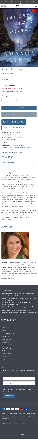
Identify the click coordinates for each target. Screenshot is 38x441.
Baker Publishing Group (15, 145)
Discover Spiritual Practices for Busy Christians (19, 2)
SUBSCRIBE (9, 396)
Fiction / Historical (17, 150)
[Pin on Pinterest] (12, 157)
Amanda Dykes (8, 73)
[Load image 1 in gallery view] (19, 37)
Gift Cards (4, 356)
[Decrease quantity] (3, 100)
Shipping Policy (6, 348)
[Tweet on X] (6, 157)
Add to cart (19, 108)
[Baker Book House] (19, 6)
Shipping (4, 91)
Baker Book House (10, 423)
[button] (19, 163)
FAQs (3, 351)
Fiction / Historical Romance (16, 147)
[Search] (6, 6)
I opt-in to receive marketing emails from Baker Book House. (18, 390)
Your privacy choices (7, 333)
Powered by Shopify (21, 423)
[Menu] (2, 6)
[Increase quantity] (14, 100)
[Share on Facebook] (9, 157)
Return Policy (5, 342)
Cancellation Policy (7, 345)
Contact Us (5, 336)
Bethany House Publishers (15, 137)
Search (3, 330)
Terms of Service (6, 339)
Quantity (4, 96)
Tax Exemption (6, 353)
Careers (3, 359)
